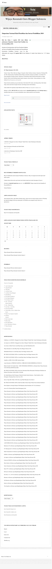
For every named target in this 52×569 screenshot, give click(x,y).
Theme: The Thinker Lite (6, 556)
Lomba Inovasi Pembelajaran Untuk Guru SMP (13, 151)
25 (13, 237)
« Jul (5, 241)
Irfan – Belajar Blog (9, 305)
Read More (5, 58)
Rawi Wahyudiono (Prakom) (10, 324)
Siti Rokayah (6, 480)
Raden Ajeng (7, 320)
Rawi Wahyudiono (8, 322)
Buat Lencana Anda (7, 102)
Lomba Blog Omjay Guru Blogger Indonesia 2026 (21, 348)
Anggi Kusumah (8, 287)
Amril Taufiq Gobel (9, 286)
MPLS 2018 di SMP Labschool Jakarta (16, 360)
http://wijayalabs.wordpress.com (34, 87)
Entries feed (6, 534)
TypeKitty (6, 360)
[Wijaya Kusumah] (26, 98)
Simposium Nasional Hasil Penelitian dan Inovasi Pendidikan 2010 (23, 33)
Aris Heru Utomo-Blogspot (10, 293)
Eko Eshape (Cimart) (9, 299)
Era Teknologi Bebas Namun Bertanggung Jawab (16, 388)
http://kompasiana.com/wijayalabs (14, 80)
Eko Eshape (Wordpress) (10, 296)
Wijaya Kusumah (6, 95)
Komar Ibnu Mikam (9, 308)
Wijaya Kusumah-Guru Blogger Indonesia (26, 18)
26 (19, 237)
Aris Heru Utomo (8, 291)
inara (5, 388)
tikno (5, 379)
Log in (5, 531)
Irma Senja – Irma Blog (9, 306)
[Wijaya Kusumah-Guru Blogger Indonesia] (26, 11)
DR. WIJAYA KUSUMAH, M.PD (10, 354)
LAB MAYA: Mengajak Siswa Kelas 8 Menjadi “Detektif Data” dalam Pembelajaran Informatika (22, 141)
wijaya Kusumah (7, 363)
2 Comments (4, 36)
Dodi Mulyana (8, 294)
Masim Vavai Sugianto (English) (11, 313)
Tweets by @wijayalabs (8, 283)
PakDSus (5, 454)
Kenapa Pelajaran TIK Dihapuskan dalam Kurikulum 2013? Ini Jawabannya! (26, 385)
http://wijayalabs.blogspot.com (10, 509)
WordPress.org (7, 540)
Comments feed (7, 537)
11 (13, 233)
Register (5, 529)
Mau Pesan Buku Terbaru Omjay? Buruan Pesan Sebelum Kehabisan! (31, 382)
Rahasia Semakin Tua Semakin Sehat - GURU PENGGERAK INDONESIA (18, 366)
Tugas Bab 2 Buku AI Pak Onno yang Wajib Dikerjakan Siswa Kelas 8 (20, 379)
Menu (5, 2)
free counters (6, 129)
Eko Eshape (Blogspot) (9, 298)
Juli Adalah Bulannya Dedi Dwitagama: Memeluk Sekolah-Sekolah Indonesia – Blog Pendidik (22, 375)
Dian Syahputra (7, 385)
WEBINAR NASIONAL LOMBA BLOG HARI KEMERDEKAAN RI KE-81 (27, 363)
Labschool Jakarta (7, 328)
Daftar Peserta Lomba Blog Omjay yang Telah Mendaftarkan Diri (22, 345)
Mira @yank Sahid (9, 319)
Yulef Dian (7, 289)
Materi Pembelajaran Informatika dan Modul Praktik (14, 146)
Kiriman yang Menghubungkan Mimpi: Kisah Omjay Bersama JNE (25, 391)
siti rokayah (6, 343)
